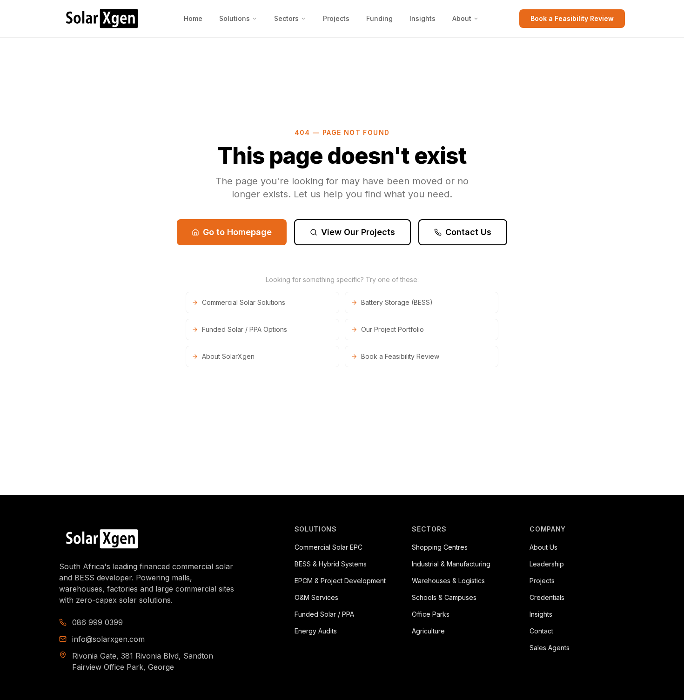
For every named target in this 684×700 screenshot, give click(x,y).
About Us (543, 547)
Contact (541, 631)
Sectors (286, 18)
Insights (422, 18)
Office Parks (430, 614)
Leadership (547, 564)
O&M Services (316, 597)
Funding (379, 18)
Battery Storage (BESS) (397, 302)
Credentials (547, 597)
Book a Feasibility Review (572, 18)
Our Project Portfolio (392, 329)
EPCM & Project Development (340, 581)
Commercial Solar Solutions (243, 302)
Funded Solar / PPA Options (244, 329)
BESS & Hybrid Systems (331, 564)
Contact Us (468, 232)
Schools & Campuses (444, 597)
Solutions (234, 18)
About (461, 18)
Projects (336, 18)
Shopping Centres (440, 547)
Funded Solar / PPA (324, 614)
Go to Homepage (237, 232)
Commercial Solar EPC (328, 547)
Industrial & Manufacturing (451, 564)
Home (193, 18)
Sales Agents (550, 648)
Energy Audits (316, 631)
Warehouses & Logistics (448, 581)
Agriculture (428, 631)
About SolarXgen (228, 356)
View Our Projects (358, 232)
